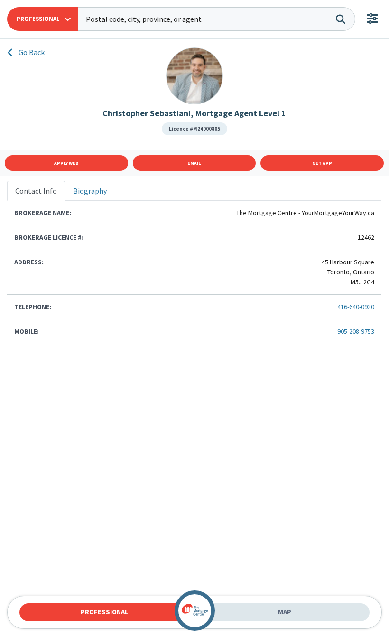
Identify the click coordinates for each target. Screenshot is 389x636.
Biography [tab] (90, 191)
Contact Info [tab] (36, 191)
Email (194, 163)
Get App (322, 163)
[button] (42, 19)
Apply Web (66, 163)
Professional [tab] (105, 612)
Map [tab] (284, 612)
